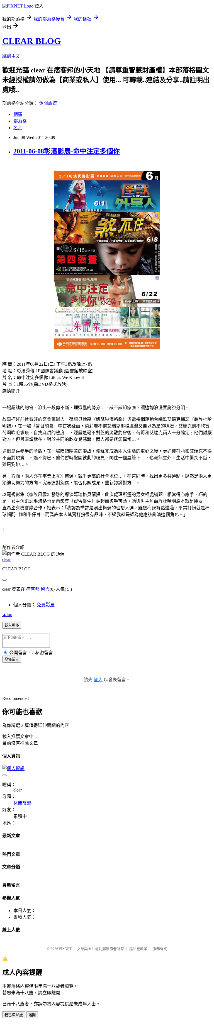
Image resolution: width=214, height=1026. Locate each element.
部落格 (20, 121)
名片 (17, 127)
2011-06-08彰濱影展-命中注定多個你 (66, 151)
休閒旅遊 (48, 103)
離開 (32, 1015)
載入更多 (11, 625)
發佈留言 (11, 659)
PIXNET (65, 949)
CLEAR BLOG (31, 41)
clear (6, 559)
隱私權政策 (138, 949)
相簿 (17, 114)
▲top (7, 614)
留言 (45, 589)
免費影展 (46, 604)
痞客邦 (33, 589)
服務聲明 (160, 949)
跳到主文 (11, 56)
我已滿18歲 (13, 1015)
